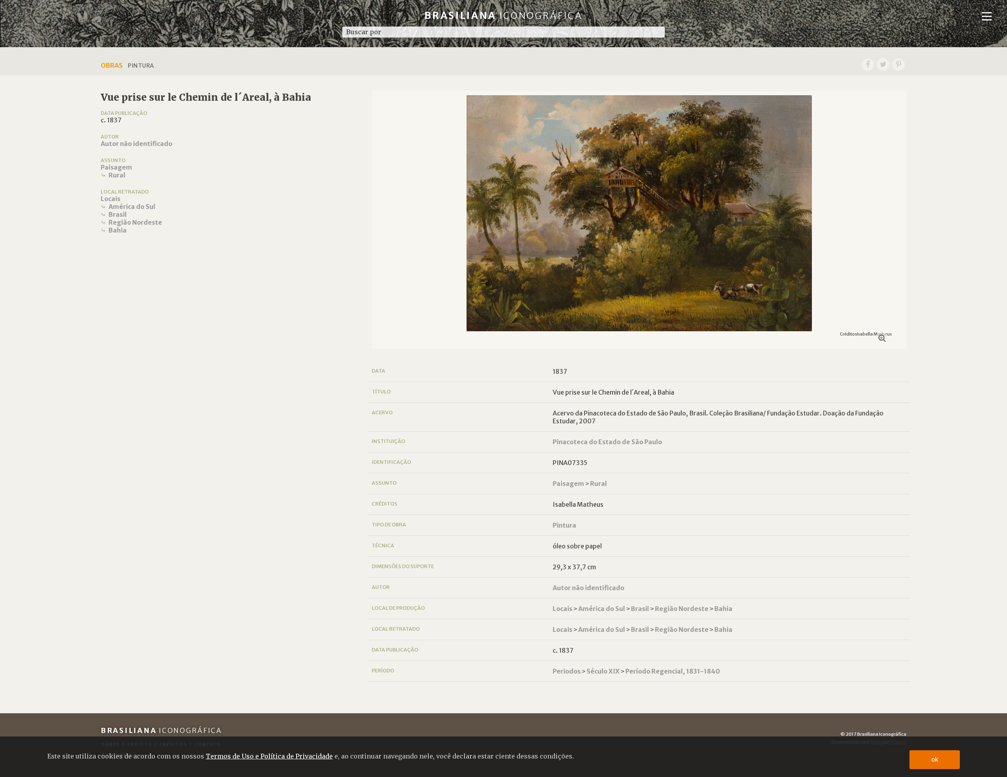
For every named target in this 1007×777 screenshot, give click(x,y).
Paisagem (116, 167)
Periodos (567, 671)
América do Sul (132, 206)
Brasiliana (503, 15)
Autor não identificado (136, 144)
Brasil (118, 214)
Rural (117, 175)
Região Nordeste (135, 222)
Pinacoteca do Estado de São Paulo (607, 442)
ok (934, 759)
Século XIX (603, 671)
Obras (112, 65)
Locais (110, 199)
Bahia (118, 230)
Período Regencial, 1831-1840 (672, 671)
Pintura (564, 525)
